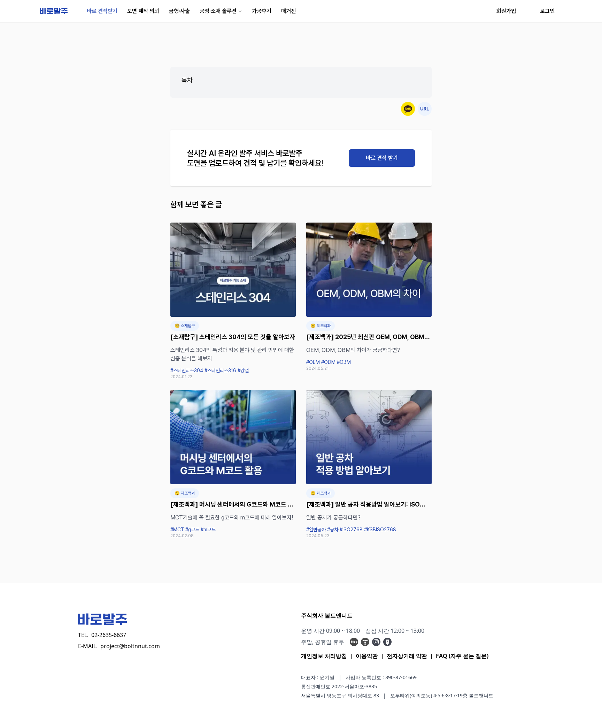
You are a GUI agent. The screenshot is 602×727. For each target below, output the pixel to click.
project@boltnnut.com (130, 646)
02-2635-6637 (108, 635)
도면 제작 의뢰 (143, 11)
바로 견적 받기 (382, 158)
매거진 (288, 11)
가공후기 (261, 11)
